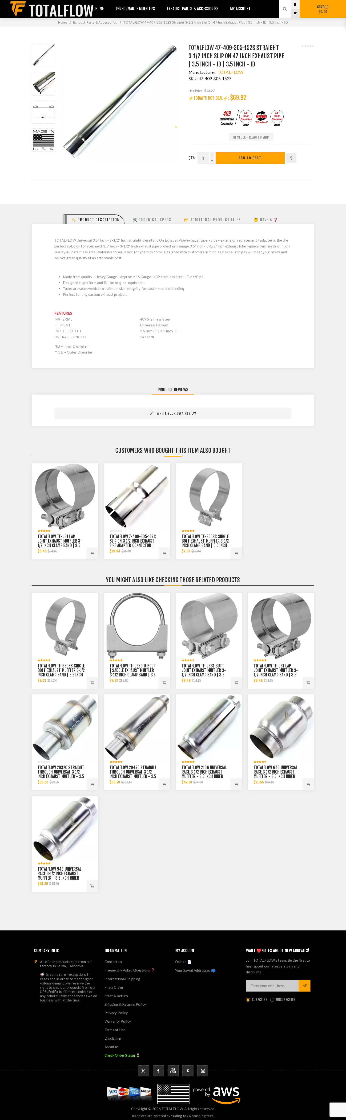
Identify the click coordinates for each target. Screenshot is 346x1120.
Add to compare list (291, 158)
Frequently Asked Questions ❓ (130, 970)
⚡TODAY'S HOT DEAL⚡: (209, 98)
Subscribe (259, 999)
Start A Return (116, 996)
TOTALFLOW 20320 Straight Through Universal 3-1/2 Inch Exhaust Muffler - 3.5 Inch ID (61, 774)
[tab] (94, 219)
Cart (322, 9)
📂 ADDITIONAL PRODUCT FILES (212, 219)
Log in (299, 4)
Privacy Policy (116, 1013)
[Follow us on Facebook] (158, 1070)
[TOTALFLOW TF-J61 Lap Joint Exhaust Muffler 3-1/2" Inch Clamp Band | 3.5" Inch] (65, 496)
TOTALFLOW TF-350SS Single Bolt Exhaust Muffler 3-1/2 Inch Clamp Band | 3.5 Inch (205, 541)
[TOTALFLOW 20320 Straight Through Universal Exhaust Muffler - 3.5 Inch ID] (65, 727)
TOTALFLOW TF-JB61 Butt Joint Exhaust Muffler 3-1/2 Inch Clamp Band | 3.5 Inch (204, 672)
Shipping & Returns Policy (125, 1004)
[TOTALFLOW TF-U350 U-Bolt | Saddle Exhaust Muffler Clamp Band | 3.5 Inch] (137, 626)
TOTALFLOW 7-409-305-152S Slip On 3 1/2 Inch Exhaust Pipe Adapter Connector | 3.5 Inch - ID (133, 543)
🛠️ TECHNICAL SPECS (152, 219)
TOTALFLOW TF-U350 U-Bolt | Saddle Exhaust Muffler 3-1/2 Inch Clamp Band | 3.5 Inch (133, 672)
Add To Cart (250, 158)
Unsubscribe (285, 999)
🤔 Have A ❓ (266, 219)
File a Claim (114, 987)
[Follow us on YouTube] (173, 1070)
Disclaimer (113, 1038)
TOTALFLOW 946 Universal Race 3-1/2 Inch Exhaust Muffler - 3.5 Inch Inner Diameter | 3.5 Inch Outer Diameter (60, 878)
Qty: (192, 158)
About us (112, 1047)
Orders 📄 (183, 961)
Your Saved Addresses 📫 (195, 970)
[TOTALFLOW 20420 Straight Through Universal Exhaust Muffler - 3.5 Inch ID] (137, 727)
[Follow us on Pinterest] (187, 1070)
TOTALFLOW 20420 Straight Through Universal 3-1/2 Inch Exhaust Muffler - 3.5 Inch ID (133, 774)
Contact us (113, 961)
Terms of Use (115, 1030)
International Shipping (122, 979)
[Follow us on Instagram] (202, 1070)
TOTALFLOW (230, 72)
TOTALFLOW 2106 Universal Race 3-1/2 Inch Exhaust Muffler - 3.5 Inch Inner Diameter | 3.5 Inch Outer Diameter (204, 776)
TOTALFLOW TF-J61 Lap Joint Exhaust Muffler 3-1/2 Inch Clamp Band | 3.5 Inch (60, 543)
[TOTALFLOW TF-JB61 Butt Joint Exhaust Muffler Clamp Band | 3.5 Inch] (209, 626)
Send (304, 986)
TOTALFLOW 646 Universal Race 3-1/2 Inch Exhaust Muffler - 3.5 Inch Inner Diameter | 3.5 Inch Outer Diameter (276, 776)
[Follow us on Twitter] (143, 1070)
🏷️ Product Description (95, 219)
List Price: (196, 91)
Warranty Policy (118, 1021)
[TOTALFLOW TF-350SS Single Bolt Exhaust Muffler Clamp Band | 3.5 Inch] (209, 496)
